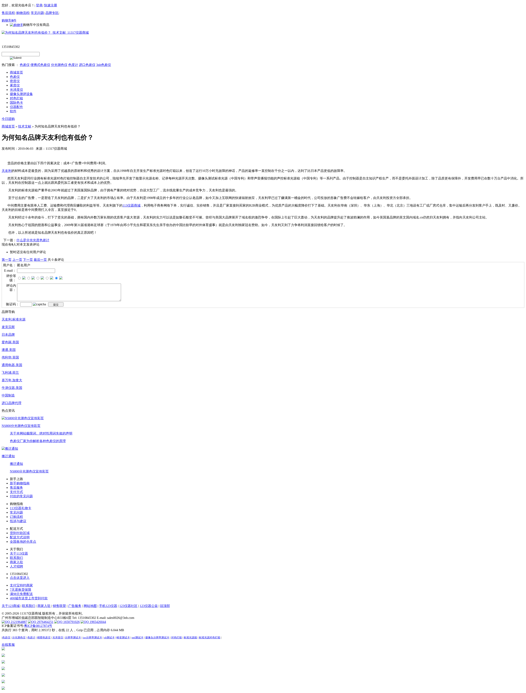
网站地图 (90, 606)
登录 (39, 5)
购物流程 (22, 13)
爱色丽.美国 (10, 342)
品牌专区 (52, 13)
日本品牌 (8, 334)
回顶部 (165, 606)
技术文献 (24, 126)
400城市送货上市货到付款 (29, 598)
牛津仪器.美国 (12, 388)
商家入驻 (16, 562)
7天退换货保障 (20, 589)
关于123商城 (11, 606)
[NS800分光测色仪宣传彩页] (23, 418)
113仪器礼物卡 (20, 508)
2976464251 (44, 622)
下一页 (28, 259)
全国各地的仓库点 (23, 541)
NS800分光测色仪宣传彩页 (21, 426)
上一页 (17, 259)
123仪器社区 (128, 606)
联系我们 (16, 558)
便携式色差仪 (40, 65)
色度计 (73, 65)
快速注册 (50, 5)
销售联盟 (59, 606)
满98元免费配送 (21, 594)
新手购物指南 (20, 483)
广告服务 (74, 606)
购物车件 (9, 20)
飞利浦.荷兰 (10, 372)
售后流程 (8, 13)
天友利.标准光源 (13, 319)
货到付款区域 (20, 533)
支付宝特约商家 (21, 585)
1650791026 (71, 622)
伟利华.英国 (10, 357)
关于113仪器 (19, 553)
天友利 (7, 170)
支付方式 (16, 492)
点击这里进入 (20, 577)
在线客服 (8, 644)
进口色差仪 (87, 65)
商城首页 (8, 126)
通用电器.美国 (12, 365)
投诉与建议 (18, 521)
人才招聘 (16, 566)
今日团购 (8, 119)
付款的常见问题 (21, 496)
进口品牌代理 (11, 403)
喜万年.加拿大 (12, 380)
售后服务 (16, 487)
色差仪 (25, 65)
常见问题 (37, 13)
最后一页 (40, 259)
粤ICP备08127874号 (38, 625)
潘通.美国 (9, 350)
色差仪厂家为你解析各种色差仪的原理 (38, 441)
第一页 (7, 259)
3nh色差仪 (103, 65)
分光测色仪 (59, 65)
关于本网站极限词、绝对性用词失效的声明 (41, 433)
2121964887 (18, 622)
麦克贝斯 (8, 327)
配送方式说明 (20, 537)
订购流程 (16, 516)
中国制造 (8, 395)
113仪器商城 (131, 205)
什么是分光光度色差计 (32, 240)
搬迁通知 (8, 456)
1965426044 (97, 622)
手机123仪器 (108, 606)
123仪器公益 (149, 606)
